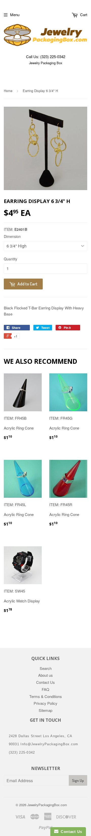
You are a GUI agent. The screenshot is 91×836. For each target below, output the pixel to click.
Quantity (10, 258)
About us (45, 675)
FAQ (45, 689)
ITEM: (15, 229)
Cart (83, 14)
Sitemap (45, 710)
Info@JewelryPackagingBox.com (49, 744)
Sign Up (78, 780)
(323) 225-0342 (52, 56)
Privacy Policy (45, 703)
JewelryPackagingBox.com (47, 804)
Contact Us (45, 682)
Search (46, 668)
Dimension (12, 236)
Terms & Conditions (45, 696)
